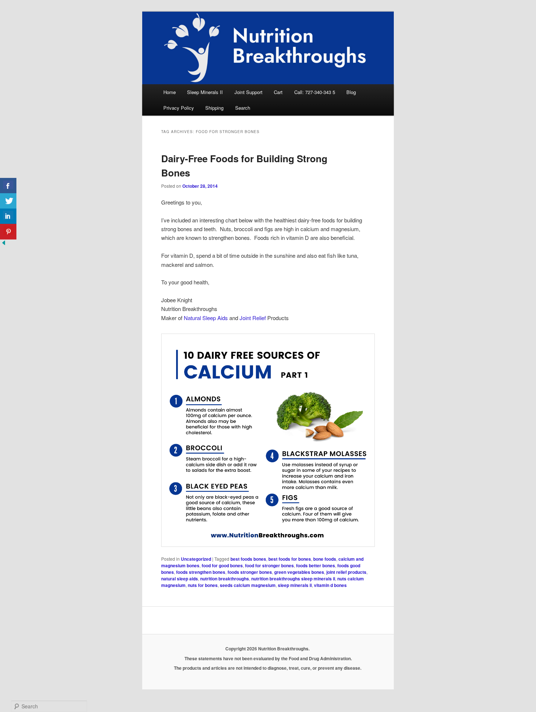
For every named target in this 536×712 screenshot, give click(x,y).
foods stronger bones (250, 572)
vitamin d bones (330, 585)
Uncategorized (196, 559)
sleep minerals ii (295, 585)
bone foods (324, 559)
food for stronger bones (269, 565)
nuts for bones (203, 585)
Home (169, 92)
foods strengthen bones (200, 572)
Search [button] (242, 107)
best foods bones (248, 559)
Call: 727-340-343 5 (314, 92)
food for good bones (222, 565)
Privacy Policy (178, 107)
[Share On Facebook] (8, 186)
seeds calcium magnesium (248, 585)
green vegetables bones (299, 572)
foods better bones (315, 565)
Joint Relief (253, 318)
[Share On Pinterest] (8, 232)
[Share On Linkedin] (8, 216)
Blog (351, 92)
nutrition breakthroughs (224, 578)
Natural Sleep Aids (206, 318)
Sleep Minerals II (205, 92)
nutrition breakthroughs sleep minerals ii (293, 578)
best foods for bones (289, 559)
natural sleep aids (179, 578)
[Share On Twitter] (8, 201)
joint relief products (346, 572)
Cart (278, 92)
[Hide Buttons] (3, 244)
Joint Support (248, 92)
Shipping (214, 107)
